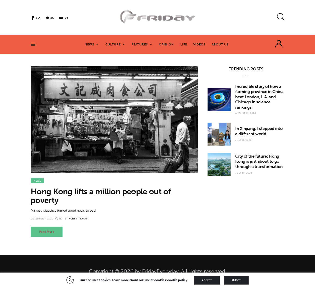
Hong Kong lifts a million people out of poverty (101, 196)
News (37, 180)
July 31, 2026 (243, 139)
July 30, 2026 (243, 172)
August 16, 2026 (245, 113)
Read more (46, 231)
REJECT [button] (236, 280)
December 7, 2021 (42, 218)
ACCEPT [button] (207, 280)
